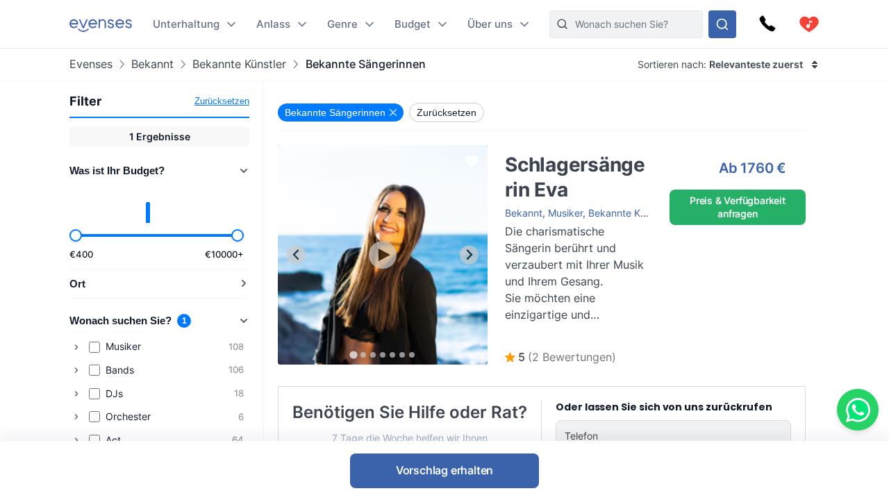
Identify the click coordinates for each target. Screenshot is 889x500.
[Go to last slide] (296, 255)
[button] (560, 358)
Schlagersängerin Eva (540, 152)
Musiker (565, 213)
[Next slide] (469, 255)
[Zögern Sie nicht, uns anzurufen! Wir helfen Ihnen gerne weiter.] (767, 24)
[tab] (353, 354)
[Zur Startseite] (100, 24)
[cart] (809, 24)
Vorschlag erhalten (444, 470)
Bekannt (152, 64)
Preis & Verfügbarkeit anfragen (738, 206)
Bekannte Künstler (239, 64)
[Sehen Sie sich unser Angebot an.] (722, 24)
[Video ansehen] (383, 255)
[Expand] (76, 347)
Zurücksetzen (221, 101)
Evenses (91, 64)
